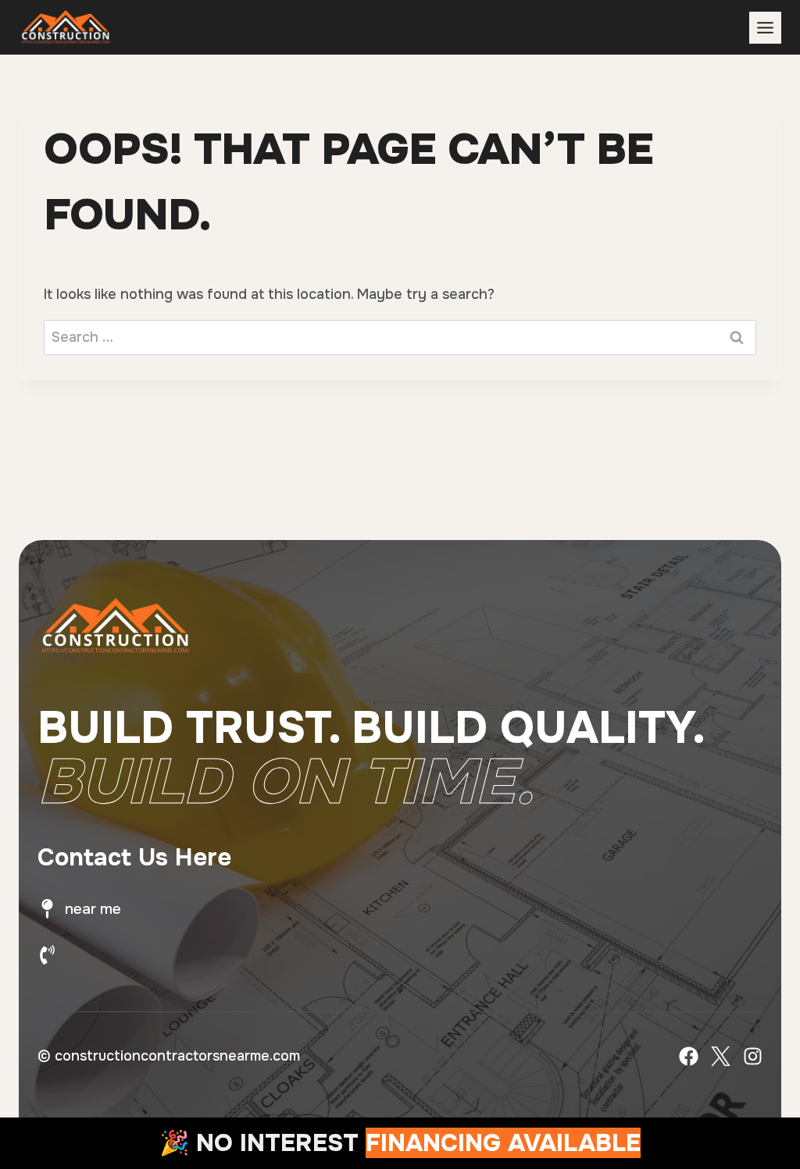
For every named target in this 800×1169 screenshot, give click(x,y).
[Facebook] (688, 1056)
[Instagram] (752, 1056)
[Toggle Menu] (765, 28)
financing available (503, 1143)
